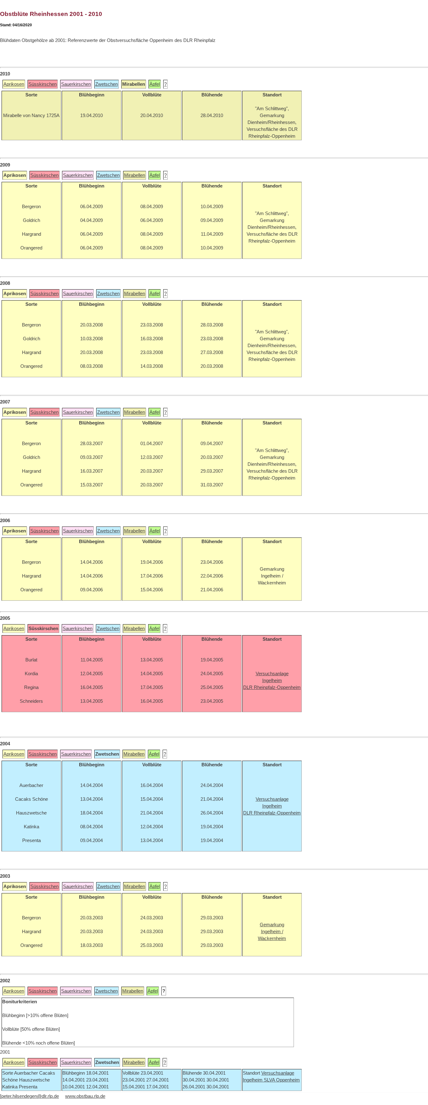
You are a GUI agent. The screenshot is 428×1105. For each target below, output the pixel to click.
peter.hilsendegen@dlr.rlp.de (30, 1096)
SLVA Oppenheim (282, 1079)
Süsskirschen (43, 84)
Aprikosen (13, 84)
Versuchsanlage (277, 1073)
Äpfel (154, 84)
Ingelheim (253, 1079)
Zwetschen (106, 84)
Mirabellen (134, 175)
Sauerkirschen (76, 84)
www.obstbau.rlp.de (85, 1096)
